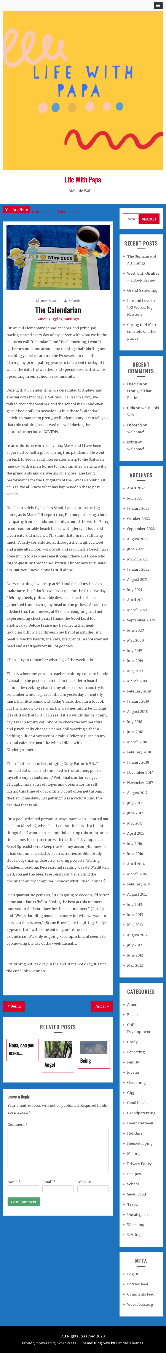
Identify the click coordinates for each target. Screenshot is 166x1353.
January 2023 (138, 508)
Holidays (135, 1133)
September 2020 (141, 620)
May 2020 (135, 640)
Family (133, 1062)
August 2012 (137, 935)
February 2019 (139, 691)
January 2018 (138, 762)
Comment (18, 1124)
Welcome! (135, 432)
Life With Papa (83, 179)
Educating (136, 1052)
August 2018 (137, 711)
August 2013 (137, 894)
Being (16, 1006)
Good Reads (137, 1103)
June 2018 (135, 732)
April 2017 (135, 833)
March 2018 (137, 742)
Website (84, 1182)
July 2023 (134, 498)
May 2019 (135, 671)
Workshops (137, 1224)
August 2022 (137, 539)
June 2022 (135, 549)
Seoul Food (136, 1194)
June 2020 (135, 630)
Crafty (132, 1042)
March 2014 (137, 874)
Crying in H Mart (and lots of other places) (142, 331)
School (133, 1184)
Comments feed (140, 1294)
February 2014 (139, 884)
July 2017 (134, 803)
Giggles (55, 319)
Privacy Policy (139, 1164)
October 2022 (138, 518)
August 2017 (137, 793)
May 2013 (135, 925)
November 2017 (140, 782)
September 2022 (141, 529)
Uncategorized (140, 1214)
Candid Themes (129, 1343)
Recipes (134, 1174)
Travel (133, 1204)
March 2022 (137, 559)
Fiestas (133, 1072)
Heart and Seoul (141, 1123)
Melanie (74, 301)
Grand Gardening (142, 290)
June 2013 (135, 914)
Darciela (134, 384)
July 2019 (134, 650)
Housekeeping (140, 1143)
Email (49, 1182)
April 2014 (136, 864)
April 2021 (136, 600)
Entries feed (137, 1284)
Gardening (136, 1082)
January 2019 (138, 701)
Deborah (134, 425)
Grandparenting (141, 1113)
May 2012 (135, 965)
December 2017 (140, 772)
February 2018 (139, 752)
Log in (132, 1274)
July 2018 (134, 721)
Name (14, 1182)
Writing (133, 1235)
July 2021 (134, 589)
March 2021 (137, 610)
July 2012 (134, 945)
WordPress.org (140, 1304)
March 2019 (137, 681)
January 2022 (138, 569)
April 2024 (136, 488)
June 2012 (135, 955)
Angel (101, 1006)
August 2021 (137, 579)
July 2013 (134, 904)
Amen (42, 319)
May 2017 (135, 823)
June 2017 (135, 813)
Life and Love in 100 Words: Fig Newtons (141, 307)
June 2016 (135, 854)
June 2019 (135, 661)
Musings (71, 319)
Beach (132, 1014)
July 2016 (134, 843)
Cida (131, 408)
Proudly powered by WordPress (49, 1343)
